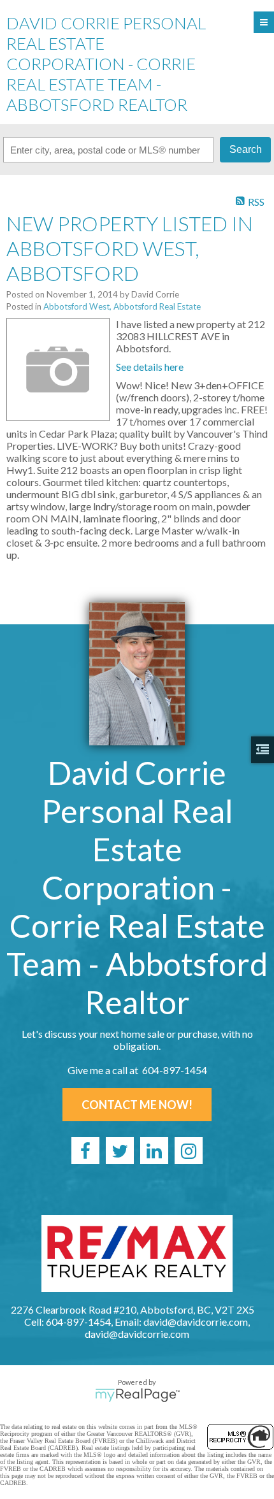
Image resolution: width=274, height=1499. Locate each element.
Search (245, 149)
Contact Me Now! (137, 1105)
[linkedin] (154, 1150)
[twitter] (120, 1150)
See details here (150, 367)
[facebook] (85, 1150)
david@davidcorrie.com (137, 1334)
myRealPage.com (137, 1395)
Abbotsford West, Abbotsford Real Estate (122, 306)
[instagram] (189, 1150)
